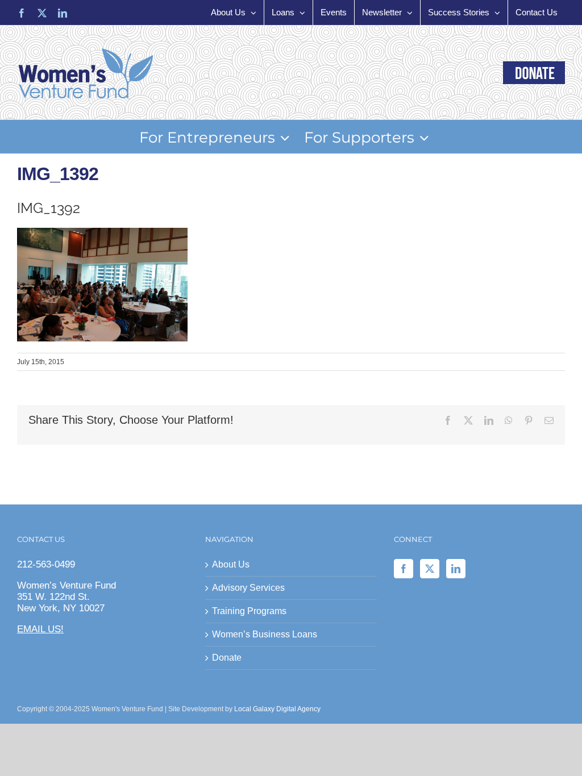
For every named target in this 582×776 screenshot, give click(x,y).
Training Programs (249, 611)
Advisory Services (248, 588)
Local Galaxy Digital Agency (277, 709)
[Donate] (534, 72)
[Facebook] (403, 568)
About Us (231, 564)
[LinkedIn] (455, 568)
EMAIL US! (40, 629)
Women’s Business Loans (264, 634)
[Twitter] (429, 568)
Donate (227, 657)
